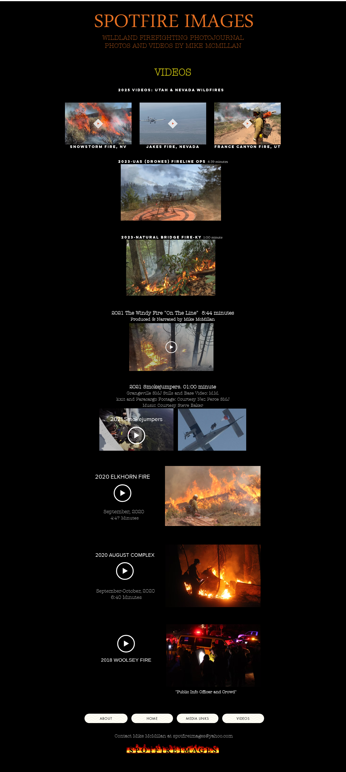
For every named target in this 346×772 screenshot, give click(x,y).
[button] (126, 139)
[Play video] (171, 347)
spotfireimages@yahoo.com (203, 736)
